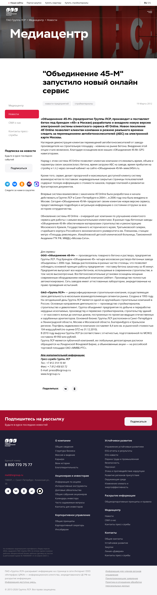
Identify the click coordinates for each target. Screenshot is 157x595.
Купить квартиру (53, 3)
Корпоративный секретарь (69, 525)
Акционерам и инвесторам (72, 475)
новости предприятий (57, 103)
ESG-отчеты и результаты (118, 450)
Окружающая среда (115, 479)
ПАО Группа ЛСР (16, 20)
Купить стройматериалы (76, 3)
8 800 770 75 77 (18, 464)
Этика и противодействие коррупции (125, 471)
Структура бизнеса (65, 450)
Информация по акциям (68, 481)
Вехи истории (62, 463)
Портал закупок (34, 3)
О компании (63, 440)
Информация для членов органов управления (123, 573)
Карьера (59, 459)
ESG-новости (111, 454)
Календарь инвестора (66, 498)
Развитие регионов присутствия (122, 475)
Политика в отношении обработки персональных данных (123, 584)
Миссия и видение (65, 454)
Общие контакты (114, 538)
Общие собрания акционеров (71, 494)
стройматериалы (84, 103)
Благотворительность (66, 467)
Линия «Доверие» (114, 551)
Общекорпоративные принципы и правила (128, 501)
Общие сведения (64, 446)
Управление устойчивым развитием (124, 446)
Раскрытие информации (120, 495)
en (149, 2)
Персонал (110, 466)
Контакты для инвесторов (69, 506)
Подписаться (19, 168)
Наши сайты (16, 3)
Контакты (111, 532)
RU (145, 2)
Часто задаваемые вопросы (70, 502)
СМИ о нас (15, 122)
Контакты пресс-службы (18, 133)
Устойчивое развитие (118, 440)
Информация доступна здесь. (20, 582)
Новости (52, 20)
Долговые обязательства (68, 490)
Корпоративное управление (72, 515)
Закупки (109, 547)
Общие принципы (65, 521)
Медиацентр (36, 20)
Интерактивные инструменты (71, 485)
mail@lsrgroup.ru (14, 475)
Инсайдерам (62, 529)
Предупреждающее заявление (121, 578)
